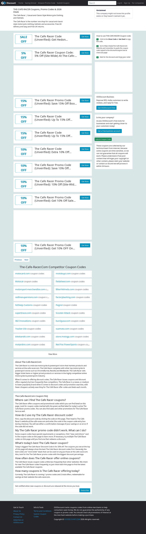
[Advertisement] (53, 80)
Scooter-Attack (70, 313)
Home (20, 3)
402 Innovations (30, 320)
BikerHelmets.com (72, 289)
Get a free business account (109, 131)
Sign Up (127, 3)
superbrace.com (30, 313)
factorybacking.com (73, 297)
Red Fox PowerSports (73, 344)
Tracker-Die (28, 328)
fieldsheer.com (70, 281)
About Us (17, 511)
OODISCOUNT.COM (72, 519)
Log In (119, 3)
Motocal (26, 281)
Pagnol (66, 305)
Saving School (30, 3)
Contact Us (17, 517)
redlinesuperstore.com (33, 297)
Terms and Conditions (42, 511)
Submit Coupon (63, 3)
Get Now (85, 36)
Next (26, 260)
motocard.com (29, 273)
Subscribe (85, 490)
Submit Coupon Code (103, 139)
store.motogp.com (72, 336)
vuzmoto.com (70, 328)
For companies (138, 3)
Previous (18, 260)
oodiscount (8, 3)
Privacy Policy (18, 514)
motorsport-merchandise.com (37, 289)
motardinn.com (30, 344)
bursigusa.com (70, 320)
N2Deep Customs (31, 305)
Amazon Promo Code (46, 3)
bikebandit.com (30, 336)
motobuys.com (70, 273)
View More (52, 354)
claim (116, 161)
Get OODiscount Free (106, 108)
